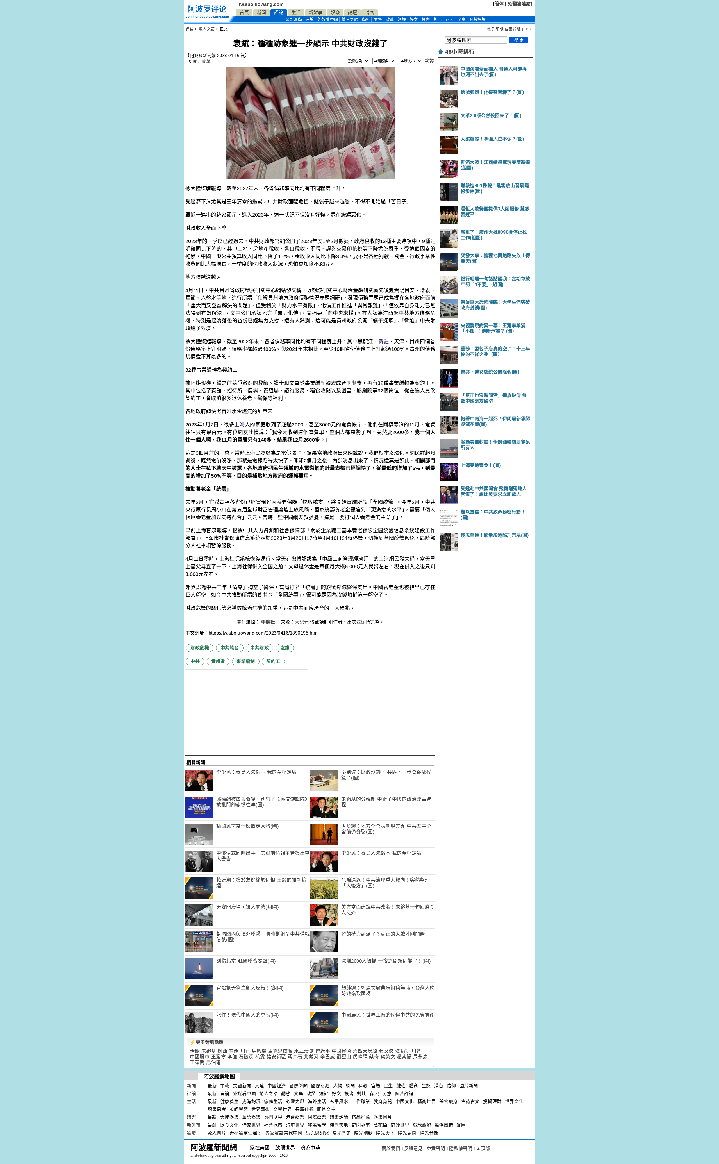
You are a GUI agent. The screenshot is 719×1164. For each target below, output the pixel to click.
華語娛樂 (251, 1117)
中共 (195, 661)
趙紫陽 (404, 1057)
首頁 (244, 12)
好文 (414, 19)
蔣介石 (295, 1057)
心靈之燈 (295, 1101)
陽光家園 (407, 1133)
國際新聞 (298, 1085)
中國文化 (404, 1101)
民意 (462, 19)
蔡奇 (374, 1057)
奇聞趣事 (361, 1125)
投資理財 (492, 1101)
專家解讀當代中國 (283, 1133)
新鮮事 (316, 12)
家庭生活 (273, 1101)
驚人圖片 (217, 1133)
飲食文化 (229, 1125)
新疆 (383, 341)
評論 (278, 12)
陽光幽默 (363, 1133)
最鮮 (212, 1125)
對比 (438, 19)
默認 (429, 60)
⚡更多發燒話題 (207, 1042)
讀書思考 (217, 1109)
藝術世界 (426, 1101)
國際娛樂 (317, 1117)
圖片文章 (326, 1109)
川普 (245, 1051)
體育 (413, 1085)
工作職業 (361, 1101)
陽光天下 (385, 1133)
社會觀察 (273, 1125)
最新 (294, 19)
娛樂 (335, 12)
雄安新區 (276, 1057)
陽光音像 (429, 1133)
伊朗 (195, 1051)
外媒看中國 (328, 19)
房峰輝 (360, 1057)
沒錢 (285, 647)
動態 (366, 19)
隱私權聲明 (460, 1148)
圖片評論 (404, 1093)
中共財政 (259, 647)
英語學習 (238, 1109)
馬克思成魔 (280, 1051)
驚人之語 (350, 19)
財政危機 (199, 647)
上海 (239, 425)
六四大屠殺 (365, 1051)
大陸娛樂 (229, 1117)
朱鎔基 (208, 1051)
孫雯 (260, 1057)
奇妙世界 (400, 1125)
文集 (378, 19)
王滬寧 (218, 1057)
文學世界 (282, 1109)
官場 (375, 1085)
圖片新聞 (468, 1085)
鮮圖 (461, 1125)
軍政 (224, 1085)
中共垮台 (229, 647)
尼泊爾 (213, 1062)
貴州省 (218, 661)
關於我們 (391, 1148)
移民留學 (317, 1125)
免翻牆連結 (519, 3)
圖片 (477, 19)
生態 (426, 1085)
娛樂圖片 (383, 1117)
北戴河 (311, 1057)
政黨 (390, 19)
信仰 (451, 1085)
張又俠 (386, 1051)
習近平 (322, 1051)
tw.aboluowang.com (261, 4)
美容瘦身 (448, 1101)
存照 (449, 19)
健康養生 (229, 1101)
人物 (337, 1085)
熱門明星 (273, 1117)
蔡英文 (388, 1057)
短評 (402, 19)
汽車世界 (295, 1125)
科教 (363, 1085)
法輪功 (402, 1051)
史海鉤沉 (251, 1101)
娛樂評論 (339, 1117)
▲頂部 (483, 1148)
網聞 (350, 1085)
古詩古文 (470, 1101)
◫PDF (528, 29)
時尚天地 (339, 1125)
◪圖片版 (513, 29)
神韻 (234, 1051)
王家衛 (197, 1062)
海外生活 (317, 1101)
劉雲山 (343, 1057)
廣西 (222, 1051)
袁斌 (206, 61)
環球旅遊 (422, 1125)
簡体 (499, 3)
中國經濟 (341, 1051)
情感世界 (251, 1125)
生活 (296, 12)
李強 (232, 1057)
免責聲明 (436, 1148)
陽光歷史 (341, 1133)
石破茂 (246, 1057)
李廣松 (268, 622)
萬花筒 (381, 1125)
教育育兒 (383, 1101)
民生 (388, 1085)
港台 (438, 1085)
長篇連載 (304, 1109)
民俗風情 (443, 1125)
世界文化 (514, 1101)
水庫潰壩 (304, 1051)
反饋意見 (413, 1148)
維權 (401, 1085)
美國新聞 (242, 1085)
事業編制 (245, 661)
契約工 (273, 661)
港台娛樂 (295, 1117)
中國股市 (200, 1057)
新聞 (261, 12)
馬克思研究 (317, 1133)
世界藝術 (260, 1109)
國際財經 (320, 1085)
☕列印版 (495, 29)
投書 (426, 19)
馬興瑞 (259, 1051)
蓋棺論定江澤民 (245, 1133)
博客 (369, 12)
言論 (310, 19)
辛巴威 (327, 1057)
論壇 (352, 12)
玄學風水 (339, 1101)
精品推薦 (361, 1117)
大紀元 (302, 622)
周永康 (420, 1057)
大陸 (259, 1085)
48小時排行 (460, 52)
